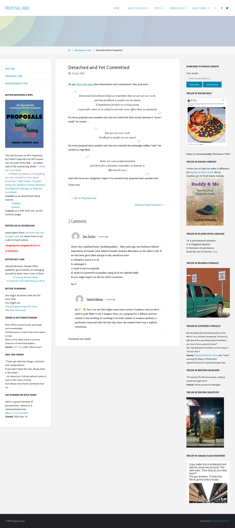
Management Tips (83, 50)
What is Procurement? (16, 412)
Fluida (214, 521)
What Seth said (84, 84)
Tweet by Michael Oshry (206, 355)
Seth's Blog (18, 347)
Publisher (16, 203)
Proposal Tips (13, 76)
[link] (214, 8)
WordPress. (225, 521)
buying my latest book (201, 172)
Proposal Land (17, 8)
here (215, 251)
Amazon (16, 207)
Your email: (192, 73)
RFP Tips (10, 68)
